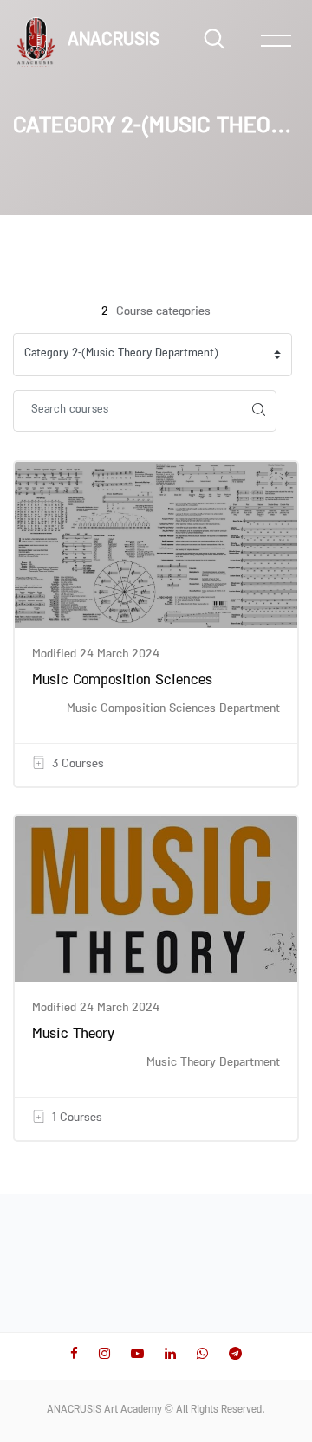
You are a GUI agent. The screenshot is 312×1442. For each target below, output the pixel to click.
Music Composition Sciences (122, 681)
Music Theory (73, 1035)
